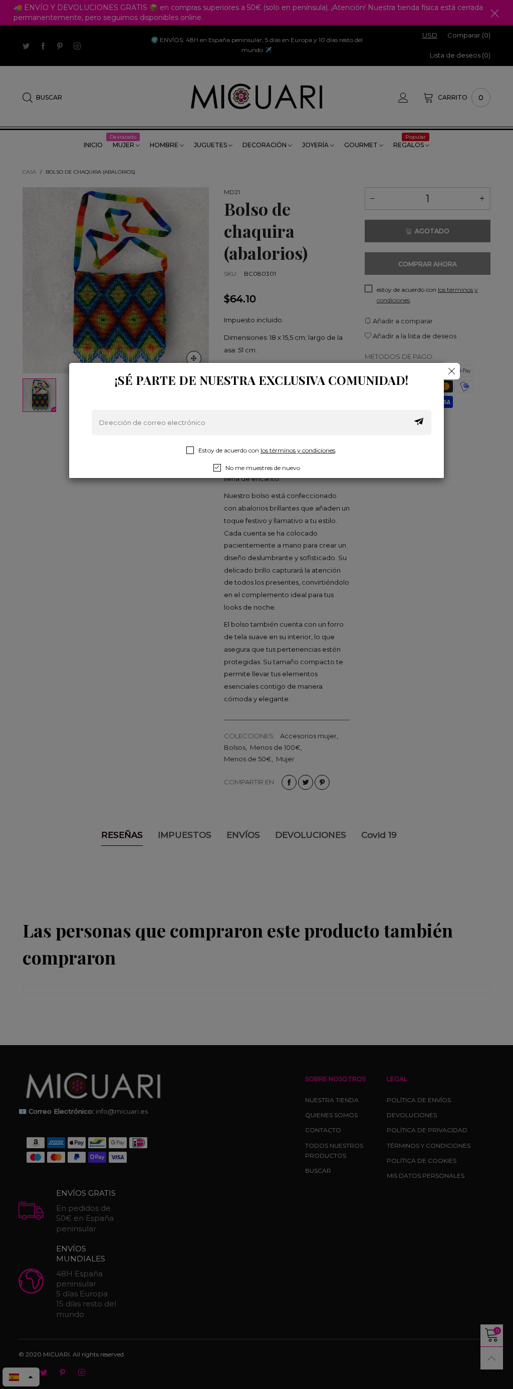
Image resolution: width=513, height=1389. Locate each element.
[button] (418, 422)
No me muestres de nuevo (262, 468)
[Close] (451, 371)
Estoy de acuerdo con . (267, 450)
